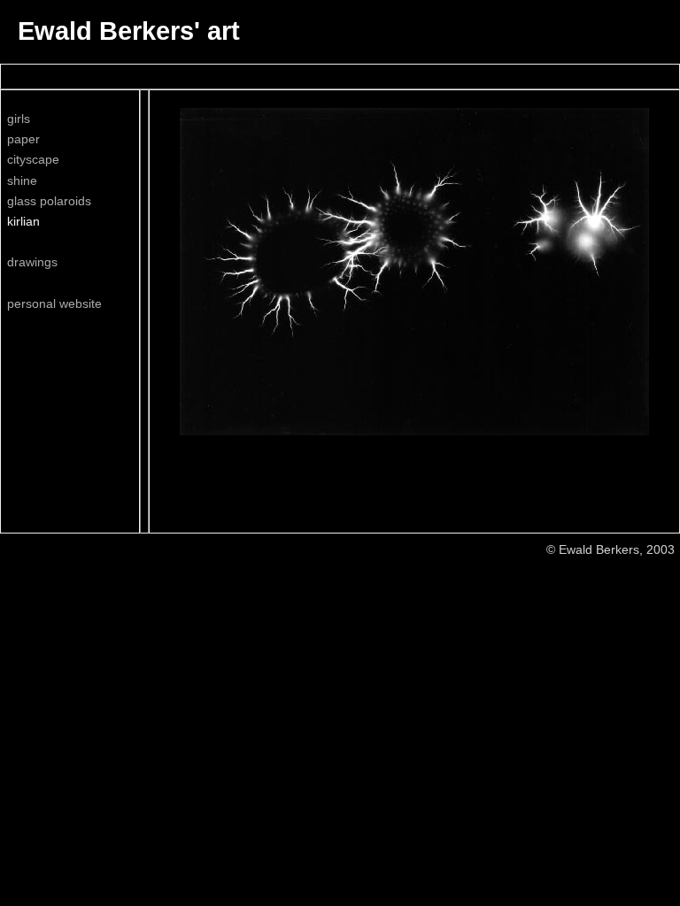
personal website (54, 303)
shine (22, 180)
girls (18, 118)
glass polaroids (49, 201)
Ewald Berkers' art (129, 31)
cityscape (33, 159)
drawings (32, 262)
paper (23, 139)
